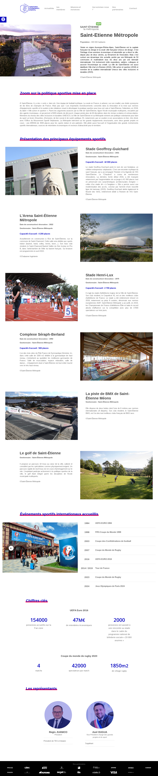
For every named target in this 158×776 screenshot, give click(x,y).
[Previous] (11, 548)
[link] (3, 19)
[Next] (69, 548)
